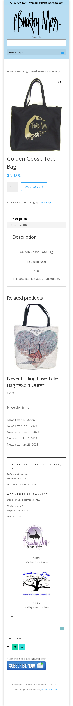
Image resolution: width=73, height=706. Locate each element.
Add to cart (34, 186)
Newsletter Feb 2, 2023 (22, 438)
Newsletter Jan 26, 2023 (22, 444)
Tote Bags (22, 71)
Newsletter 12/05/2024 (22, 420)
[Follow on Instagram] (15, 647)
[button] (60, 82)
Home (10, 71)
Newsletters (18, 407)
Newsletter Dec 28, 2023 (23, 432)
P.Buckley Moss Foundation (36, 607)
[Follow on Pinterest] (22, 647)
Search (36, 37)
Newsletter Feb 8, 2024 (22, 426)
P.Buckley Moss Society (36, 562)
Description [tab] (19, 219)
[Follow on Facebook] (8, 647)
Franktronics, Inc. (49, 689)
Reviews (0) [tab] (19, 225)
